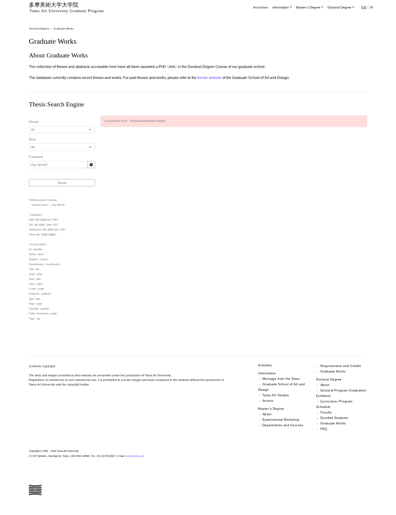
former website (209, 77)
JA (371, 7)
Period (33, 122)
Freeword (36, 157)
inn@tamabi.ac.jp (134, 455)
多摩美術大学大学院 (66, 7)
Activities (260, 7)
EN (364, 7)
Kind (32, 139)
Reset (62, 183)
